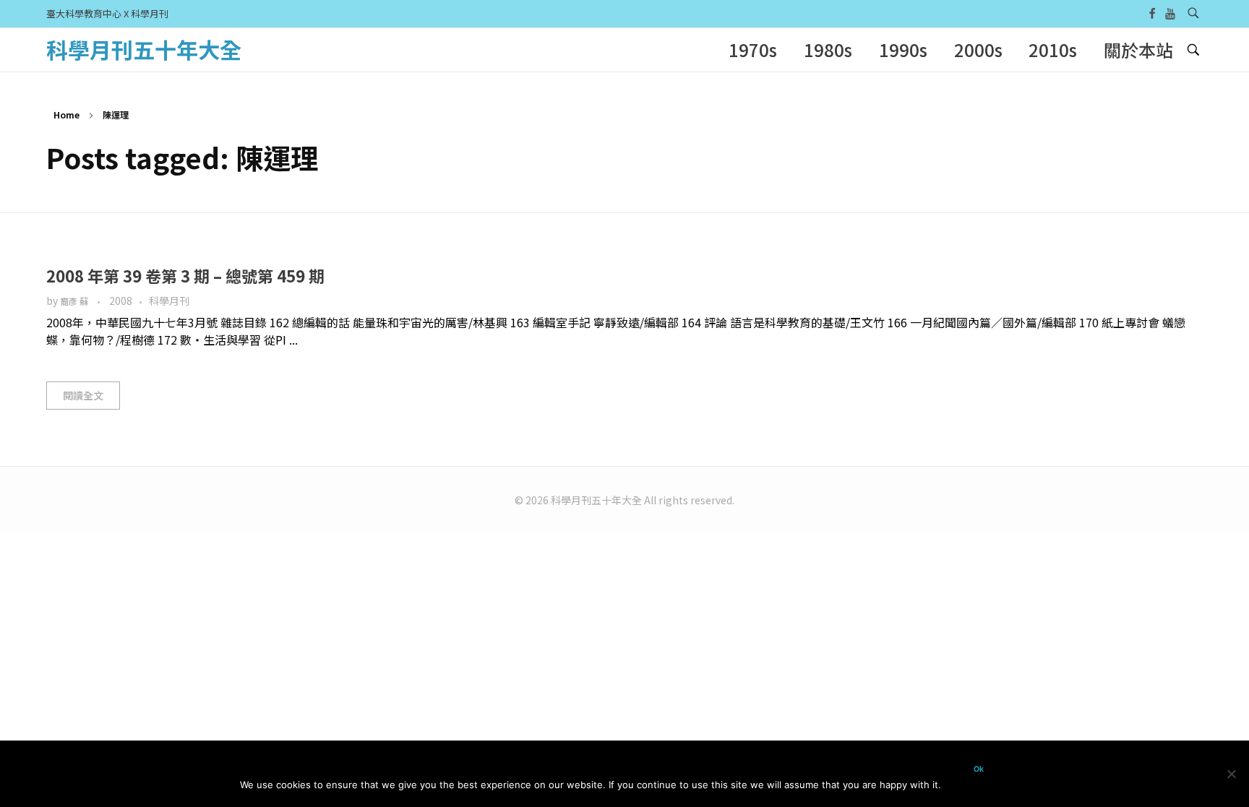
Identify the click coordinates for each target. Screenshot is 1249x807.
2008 (120, 300)
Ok (979, 769)
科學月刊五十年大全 (143, 49)
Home (66, 114)
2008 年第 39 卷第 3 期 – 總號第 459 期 (185, 275)
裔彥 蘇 (75, 301)
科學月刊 (169, 300)
